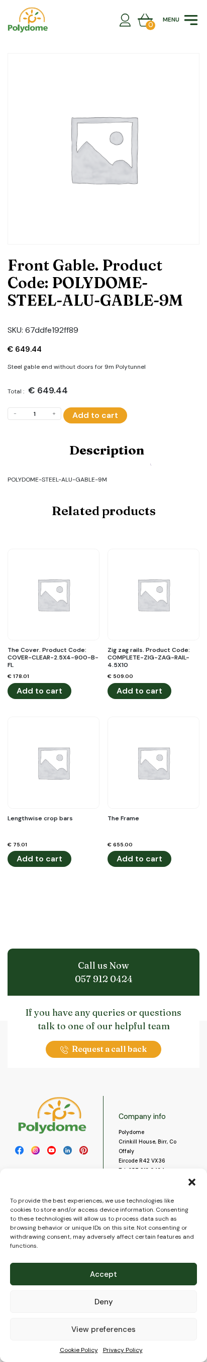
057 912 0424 (104, 979)
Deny (103, 1302)
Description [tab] (106, 450)
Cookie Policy (79, 1350)
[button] (192, 1181)
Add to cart (95, 415)
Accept (103, 1274)
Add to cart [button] (39, 691)
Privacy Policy (123, 1350)
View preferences (103, 1329)
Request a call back (109, 1049)
